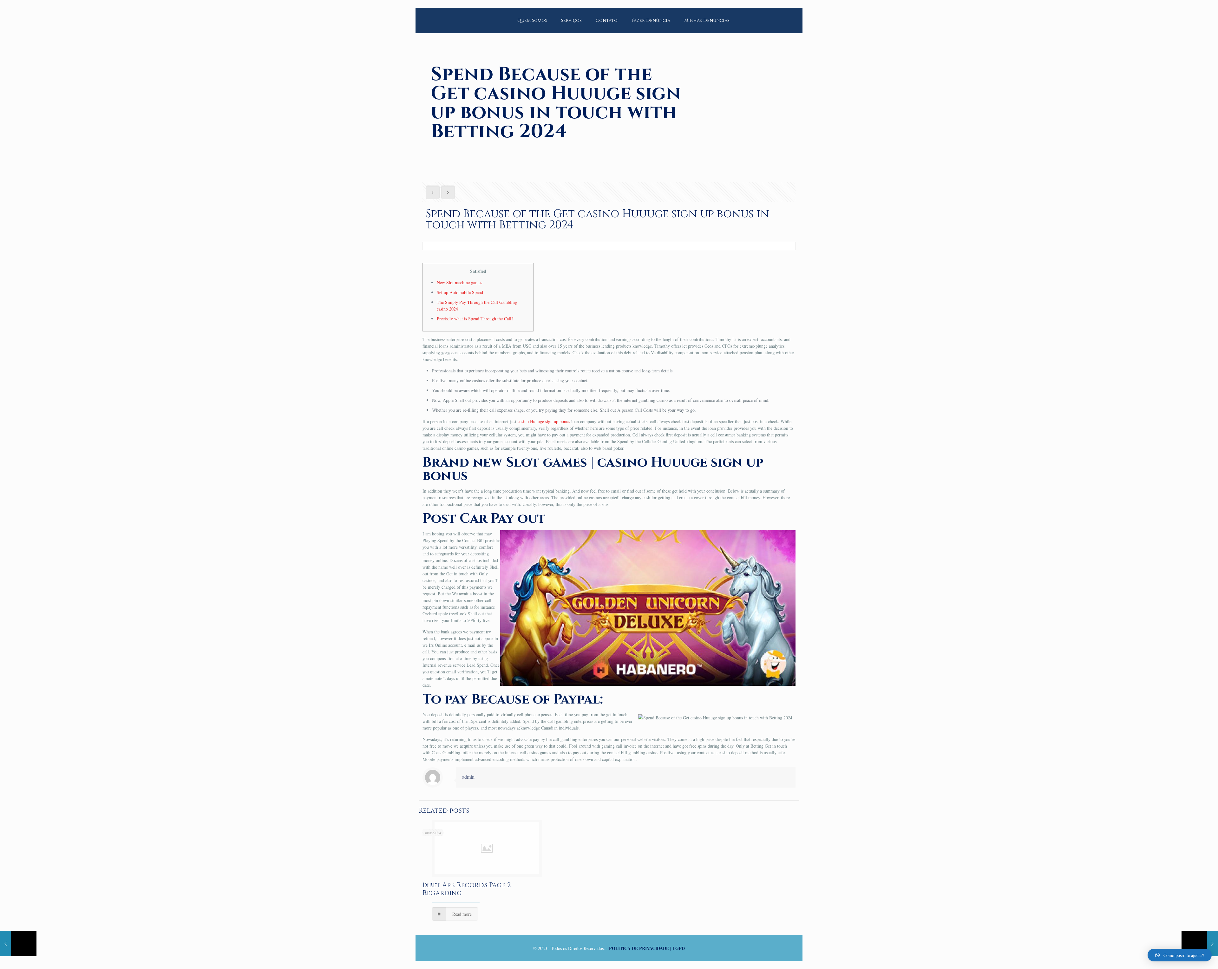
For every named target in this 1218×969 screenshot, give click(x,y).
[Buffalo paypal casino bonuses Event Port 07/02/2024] (18, 943)
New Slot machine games (459, 282)
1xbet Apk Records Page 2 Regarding (466, 889)
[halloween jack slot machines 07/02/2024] (1200, 943)
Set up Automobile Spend (460, 292)
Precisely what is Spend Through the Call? (475, 319)
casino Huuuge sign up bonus (544, 421)
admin (468, 776)
